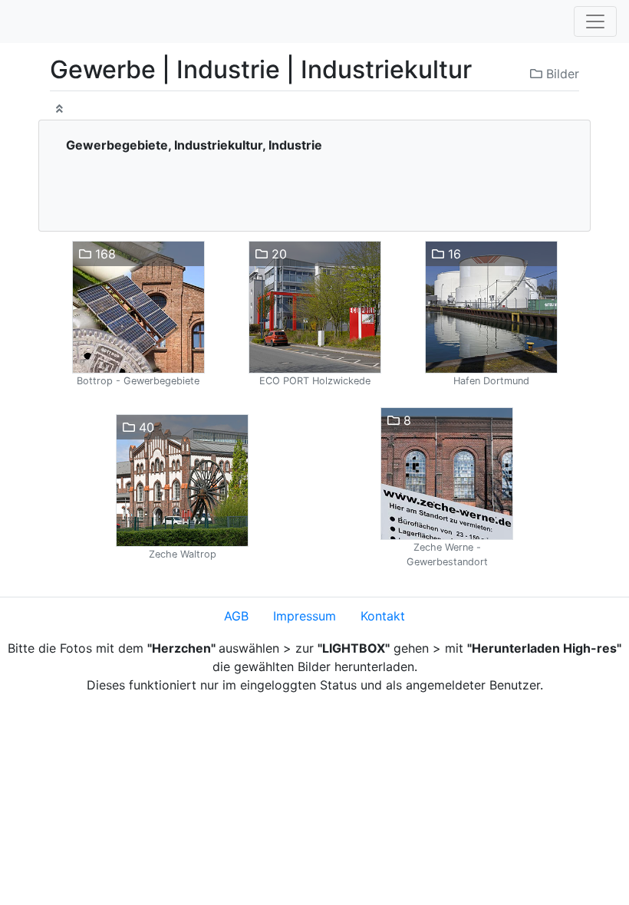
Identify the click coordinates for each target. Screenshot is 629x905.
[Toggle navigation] (595, 21)
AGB (236, 616)
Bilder (560, 73)
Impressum (304, 616)
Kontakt (383, 616)
